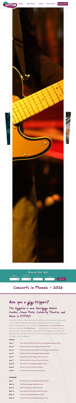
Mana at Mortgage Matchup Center (31, 387)
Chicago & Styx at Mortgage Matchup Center (34, 381)
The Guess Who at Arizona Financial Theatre (34, 360)
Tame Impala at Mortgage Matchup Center (33, 391)
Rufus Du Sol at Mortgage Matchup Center (33, 363)
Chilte (41, 3)
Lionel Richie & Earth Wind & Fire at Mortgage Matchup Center (40, 343)
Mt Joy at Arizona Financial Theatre (31, 367)
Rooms (21, 3)
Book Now (62, 4)
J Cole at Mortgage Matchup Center (31, 384)
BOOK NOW (61, 279)
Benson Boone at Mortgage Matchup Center (34, 357)
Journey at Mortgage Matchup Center (32, 394)
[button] (18, 279)
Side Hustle (31, 3)
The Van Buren (44, 325)
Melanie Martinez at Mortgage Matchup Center (35, 346)
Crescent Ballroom (58, 325)
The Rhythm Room (29, 328)
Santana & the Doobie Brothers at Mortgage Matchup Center (39, 350)
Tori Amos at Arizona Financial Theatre (32, 370)
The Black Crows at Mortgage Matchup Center (35, 353)
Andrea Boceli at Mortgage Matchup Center (34, 398)
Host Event (51, 3)
